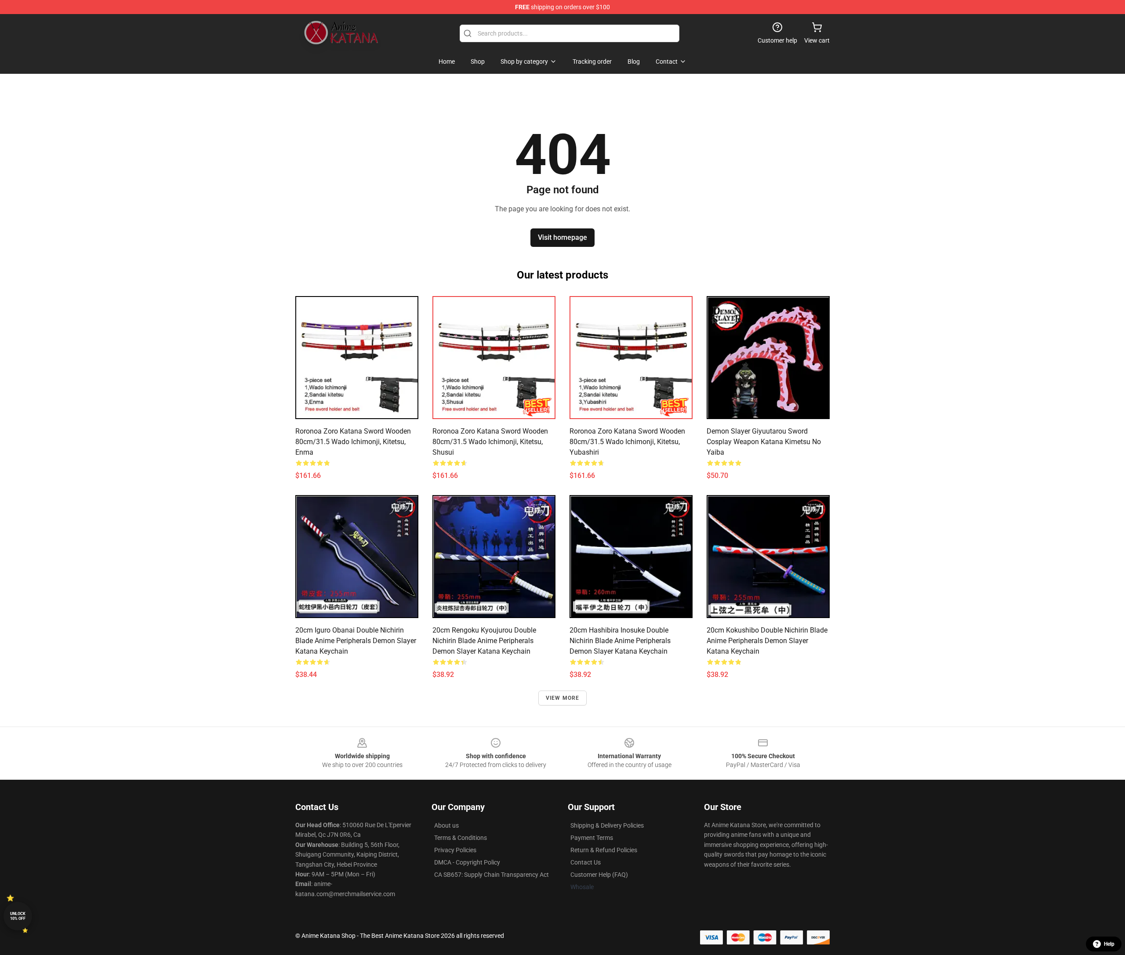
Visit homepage (562, 237)
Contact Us (585, 862)
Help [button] (1109, 944)
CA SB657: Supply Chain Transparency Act (491, 874)
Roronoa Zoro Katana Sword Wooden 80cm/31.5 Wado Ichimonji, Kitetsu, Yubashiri (627, 441)
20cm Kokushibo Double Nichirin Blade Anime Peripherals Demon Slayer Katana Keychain (767, 640)
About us (446, 825)
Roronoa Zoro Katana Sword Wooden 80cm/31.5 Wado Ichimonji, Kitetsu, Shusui (490, 441)
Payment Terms (591, 837)
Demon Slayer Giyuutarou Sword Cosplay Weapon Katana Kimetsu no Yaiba (764, 441)
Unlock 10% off (17, 916)
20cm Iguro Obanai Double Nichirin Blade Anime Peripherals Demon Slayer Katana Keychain (355, 640)
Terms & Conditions (460, 837)
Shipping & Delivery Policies (607, 825)
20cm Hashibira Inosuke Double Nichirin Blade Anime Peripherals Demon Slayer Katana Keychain (620, 640)
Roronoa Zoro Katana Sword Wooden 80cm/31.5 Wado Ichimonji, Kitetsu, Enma (353, 441)
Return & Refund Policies (603, 850)
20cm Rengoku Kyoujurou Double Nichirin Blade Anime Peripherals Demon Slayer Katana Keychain (484, 640)
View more (563, 698)
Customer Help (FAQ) (599, 874)
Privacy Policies (455, 850)
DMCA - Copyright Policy (467, 862)
